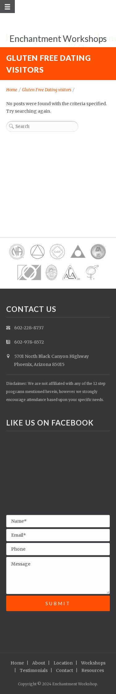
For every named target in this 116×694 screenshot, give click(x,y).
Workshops (93, 663)
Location (63, 663)
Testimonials (34, 670)
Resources (92, 670)
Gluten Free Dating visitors (46, 89)
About (38, 663)
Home (11, 89)
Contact (64, 670)
